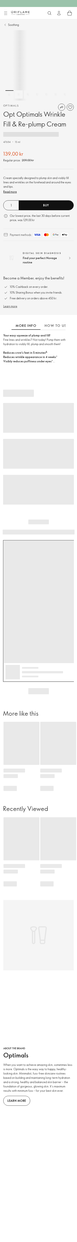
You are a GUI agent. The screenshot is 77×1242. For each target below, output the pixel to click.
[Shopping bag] (69, 13)
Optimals (11, 105)
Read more (10, 192)
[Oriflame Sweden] (20, 13)
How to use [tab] (56, 325)
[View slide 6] (56, 94)
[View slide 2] (19, 94)
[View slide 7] (65, 94)
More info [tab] (26, 325)
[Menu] (5, 13)
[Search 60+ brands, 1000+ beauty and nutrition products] (49, 13)
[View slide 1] (9, 94)
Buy (46, 205)
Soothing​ (13, 25)
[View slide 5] (46, 94)
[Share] (61, 107)
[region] (38, 65)
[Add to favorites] (70, 107)
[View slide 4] (37, 94)
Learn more (10, 306)
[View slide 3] (28, 94)
